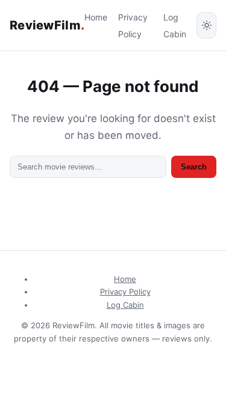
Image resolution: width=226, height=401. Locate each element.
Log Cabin (125, 305)
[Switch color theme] (206, 25)
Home (95, 17)
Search (194, 166)
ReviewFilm (47, 25)
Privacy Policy (125, 291)
